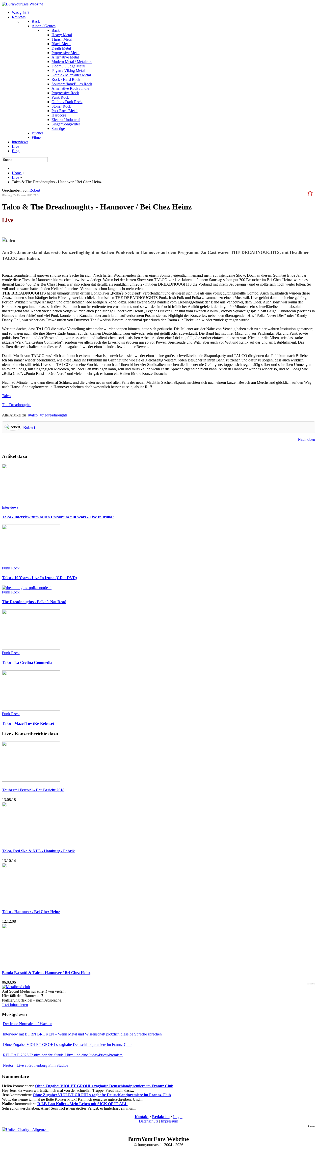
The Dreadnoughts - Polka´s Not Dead (34, 602)
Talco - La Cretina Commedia (27, 662)
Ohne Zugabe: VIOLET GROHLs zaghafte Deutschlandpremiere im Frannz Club (67, 1044)
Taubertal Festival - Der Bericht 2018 (33, 790)
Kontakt (142, 1117)
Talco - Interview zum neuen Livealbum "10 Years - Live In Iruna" (58, 517)
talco (34, 415)
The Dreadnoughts (16, 405)
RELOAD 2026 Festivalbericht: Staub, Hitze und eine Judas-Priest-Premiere (63, 1055)
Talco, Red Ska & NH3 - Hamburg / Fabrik (38, 851)
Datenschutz (148, 1121)
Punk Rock (11, 568)
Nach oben (306, 439)
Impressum (169, 1121)
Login (178, 1117)
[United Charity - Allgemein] (25, 1129)
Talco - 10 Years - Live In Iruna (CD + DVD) (39, 578)
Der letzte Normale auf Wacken (27, 1024)
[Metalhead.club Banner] (16, 987)
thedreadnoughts (54, 415)
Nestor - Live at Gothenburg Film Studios (35, 1065)
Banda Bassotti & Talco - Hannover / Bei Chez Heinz (46, 973)
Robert (34, 190)
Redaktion (161, 1117)
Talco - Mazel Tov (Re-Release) (28, 723)
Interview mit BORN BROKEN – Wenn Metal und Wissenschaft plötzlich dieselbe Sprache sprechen (82, 1034)
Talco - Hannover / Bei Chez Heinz (31, 912)
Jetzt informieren (15, 1005)
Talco (6, 396)
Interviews (10, 507)
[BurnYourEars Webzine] (22, 4)
